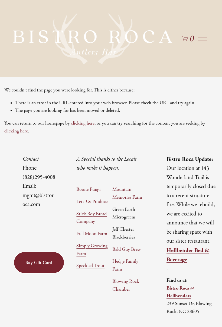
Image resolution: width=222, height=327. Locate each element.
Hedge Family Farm (125, 265)
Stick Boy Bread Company (91, 218)
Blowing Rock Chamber (125, 285)
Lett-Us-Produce (91, 202)
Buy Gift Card (39, 262)
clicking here (82, 123)
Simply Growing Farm (91, 250)
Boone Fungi (88, 189)
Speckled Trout (90, 266)
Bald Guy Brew (126, 249)
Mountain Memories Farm (127, 193)
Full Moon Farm (91, 234)
